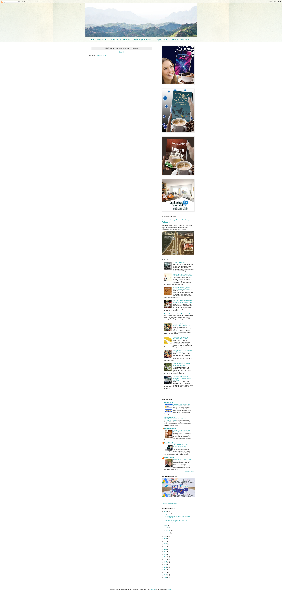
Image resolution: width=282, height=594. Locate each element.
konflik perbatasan (143, 39)
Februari (168, 530)
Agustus (168, 514)
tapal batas (162, 39)
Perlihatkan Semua (189, 471)
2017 (165, 557)
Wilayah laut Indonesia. (180, 262)
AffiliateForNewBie (170, 428)
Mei (166, 528)
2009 (165, 577)
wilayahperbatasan (181, 39)
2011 (165, 572)
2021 (165, 546)
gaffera (153, 589)
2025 (165, 536)
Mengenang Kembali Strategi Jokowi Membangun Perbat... (176, 521)
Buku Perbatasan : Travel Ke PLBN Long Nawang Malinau (183, 364)
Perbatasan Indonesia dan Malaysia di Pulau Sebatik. (180, 338)
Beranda (121, 52)
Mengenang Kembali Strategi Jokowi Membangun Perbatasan (182, 288)
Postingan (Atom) (101, 55)
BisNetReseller (169, 457)
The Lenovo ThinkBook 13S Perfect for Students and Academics (180, 446)
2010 (165, 575)
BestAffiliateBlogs (170, 443)
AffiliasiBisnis (168, 402)
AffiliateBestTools (169, 417)
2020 (165, 549)
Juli (166, 525)
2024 (165, 539)
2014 (165, 564)
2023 (165, 541)
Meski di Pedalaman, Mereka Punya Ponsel (177, 314)
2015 (165, 562)
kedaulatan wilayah (120, 39)
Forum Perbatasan (98, 39)
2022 (165, 544)
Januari (167, 533)
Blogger (169, 589)
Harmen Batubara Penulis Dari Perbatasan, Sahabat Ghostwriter (182, 275)
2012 (165, 570)
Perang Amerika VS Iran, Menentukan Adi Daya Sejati (181, 324)
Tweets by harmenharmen (169, 504)
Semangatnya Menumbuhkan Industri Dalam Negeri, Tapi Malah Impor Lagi (183, 378)
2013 (165, 567)
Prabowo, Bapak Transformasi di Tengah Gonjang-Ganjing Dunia (182, 301)
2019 (165, 551)
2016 (165, 559)
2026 (165, 511)
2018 (165, 554)
